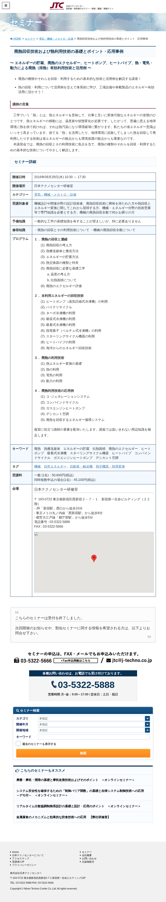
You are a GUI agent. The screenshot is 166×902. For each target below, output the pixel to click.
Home (15, 852)
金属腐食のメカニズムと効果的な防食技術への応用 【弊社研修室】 (63, 817)
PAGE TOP (158, 871)
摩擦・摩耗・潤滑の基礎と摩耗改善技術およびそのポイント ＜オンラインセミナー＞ (75, 780)
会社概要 (87, 855)
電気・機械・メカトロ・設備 (55, 194)
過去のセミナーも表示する (39, 744)
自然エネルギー (55, 466)
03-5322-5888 (86, 685)
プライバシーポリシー (24, 865)
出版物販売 (88, 861)
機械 (37, 466)
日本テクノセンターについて (28, 855)
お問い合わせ (89, 858)
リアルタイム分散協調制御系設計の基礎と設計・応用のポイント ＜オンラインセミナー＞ (78, 806)
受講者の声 (18, 861)
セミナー (87, 852)
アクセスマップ (20, 858)
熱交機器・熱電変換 (110, 466)
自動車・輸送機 (81, 466)
